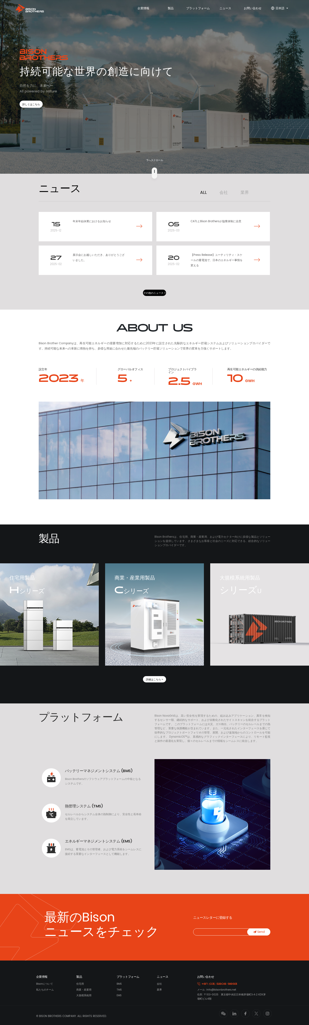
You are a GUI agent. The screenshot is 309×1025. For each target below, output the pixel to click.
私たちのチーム (45, 990)
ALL (203, 192)
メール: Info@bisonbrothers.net (216, 990)
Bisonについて (44, 984)
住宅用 (80, 984)
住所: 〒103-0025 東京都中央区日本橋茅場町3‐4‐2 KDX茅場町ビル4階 (231, 997)
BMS (119, 984)
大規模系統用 (83, 995)
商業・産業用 (83, 990)
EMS (119, 995)
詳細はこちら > (154, 679)
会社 (223, 192)
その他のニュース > (154, 293)
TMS (119, 990)
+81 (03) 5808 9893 (218, 984)
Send (260, 931)
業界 (244, 192)
